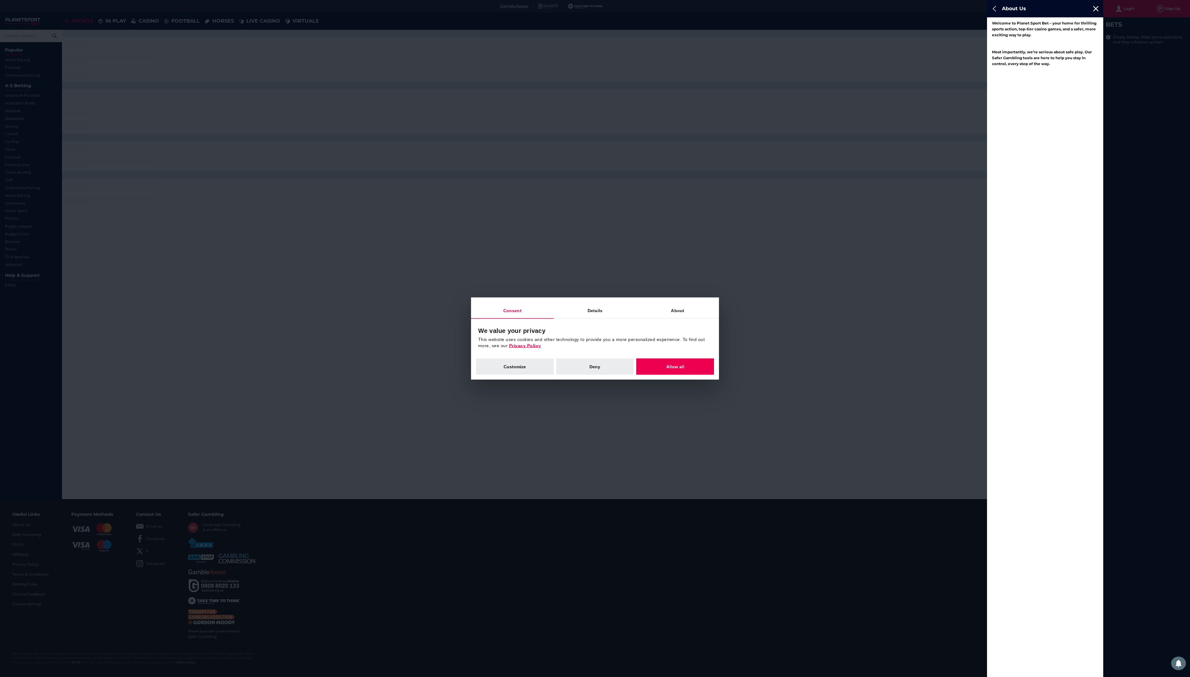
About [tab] (677, 310)
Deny (594, 366)
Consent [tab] (512, 310)
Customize (515, 366)
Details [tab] (595, 310)
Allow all (675, 366)
